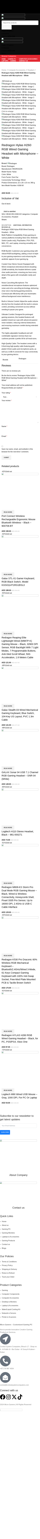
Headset (31, 70)
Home (4, 70)
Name (4, 426)
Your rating (6, 393)
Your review (7, 400)
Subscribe (5, 1132)
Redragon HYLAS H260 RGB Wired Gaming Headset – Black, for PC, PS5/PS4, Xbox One (20, 1038)
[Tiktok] (20, 1397)
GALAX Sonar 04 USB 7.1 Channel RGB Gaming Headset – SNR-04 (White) (20, 775)
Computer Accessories (16, 70)
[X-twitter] (14, 1397)
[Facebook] (2, 1397)
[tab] (6, 225)
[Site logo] (13, 15)
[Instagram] (8, 1397)
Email (4, 436)
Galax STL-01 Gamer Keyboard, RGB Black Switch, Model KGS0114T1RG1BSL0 (18, 581)
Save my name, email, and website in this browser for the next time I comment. (17, 450)
